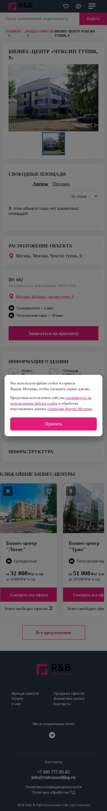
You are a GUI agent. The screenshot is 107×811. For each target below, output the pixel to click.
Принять (53, 423)
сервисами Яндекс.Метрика (69, 409)
